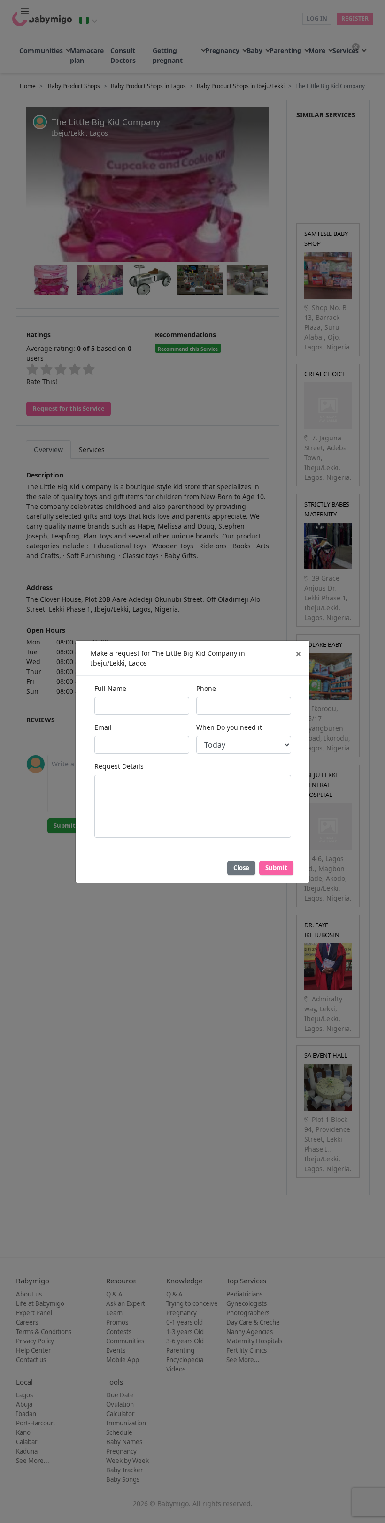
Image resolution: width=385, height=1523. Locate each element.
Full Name (110, 688)
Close (241, 868)
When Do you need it (229, 727)
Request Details (119, 766)
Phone (206, 688)
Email (103, 727)
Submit (276, 868)
